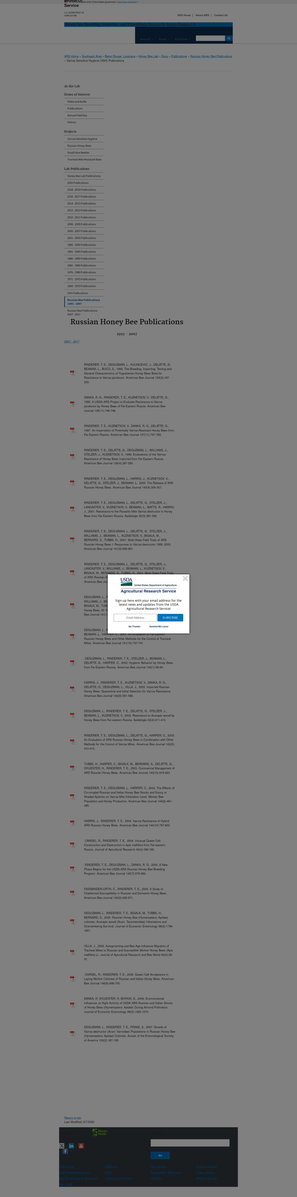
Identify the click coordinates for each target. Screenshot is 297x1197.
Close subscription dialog (185, 578)
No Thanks (134, 626)
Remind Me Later (159, 626)
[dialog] (148, 603)
